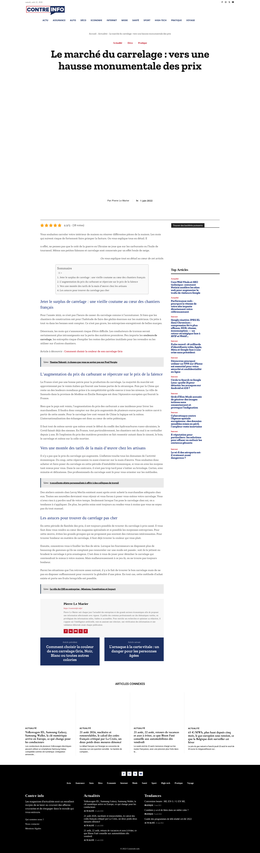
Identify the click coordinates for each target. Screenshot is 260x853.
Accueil (92, 33)
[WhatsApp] (137, 213)
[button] (212, 10)
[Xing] (86, 631)
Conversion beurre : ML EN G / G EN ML (164, 801)
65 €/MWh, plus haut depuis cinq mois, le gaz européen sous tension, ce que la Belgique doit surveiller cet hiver (211, 737)
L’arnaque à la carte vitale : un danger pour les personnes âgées (134, 651)
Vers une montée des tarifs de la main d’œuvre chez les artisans (93, 286)
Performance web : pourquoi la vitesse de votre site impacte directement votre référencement (184, 306)
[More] (144, 213)
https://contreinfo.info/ (73, 608)
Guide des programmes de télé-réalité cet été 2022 (168, 819)
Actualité (102, 33)
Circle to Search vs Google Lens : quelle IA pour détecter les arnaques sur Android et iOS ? (186, 384)
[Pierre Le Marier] (52, 618)
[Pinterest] (130, 213)
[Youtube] (233, 2)
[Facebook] (222, 2)
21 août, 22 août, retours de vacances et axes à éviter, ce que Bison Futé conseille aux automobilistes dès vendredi (156, 737)
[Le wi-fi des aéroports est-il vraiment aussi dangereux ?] (212, 453)
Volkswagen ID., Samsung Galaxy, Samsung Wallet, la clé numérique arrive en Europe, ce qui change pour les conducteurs (48, 737)
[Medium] (76, 631)
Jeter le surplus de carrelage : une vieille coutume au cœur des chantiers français (102, 277)
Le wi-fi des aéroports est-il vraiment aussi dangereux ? (186, 455)
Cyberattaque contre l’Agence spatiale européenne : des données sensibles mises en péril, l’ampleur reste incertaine (186, 421)
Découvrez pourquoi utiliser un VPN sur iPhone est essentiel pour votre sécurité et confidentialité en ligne (187, 366)
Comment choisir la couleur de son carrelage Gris (93, 351)
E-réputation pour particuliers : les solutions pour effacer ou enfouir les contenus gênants (186, 438)
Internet (174, 317)
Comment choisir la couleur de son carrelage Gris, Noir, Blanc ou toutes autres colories (70, 653)
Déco (130, 43)
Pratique (142, 43)
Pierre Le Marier (120, 200)
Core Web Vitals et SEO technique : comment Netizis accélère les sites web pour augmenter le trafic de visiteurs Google (185, 287)
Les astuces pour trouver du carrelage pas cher (84, 290)
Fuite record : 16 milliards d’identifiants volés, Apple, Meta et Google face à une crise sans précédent (186, 348)
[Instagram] (226, 2)
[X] (229, 2)
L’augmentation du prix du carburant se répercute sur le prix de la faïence (99, 281)
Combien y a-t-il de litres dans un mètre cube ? (166, 810)
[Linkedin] (71, 631)
